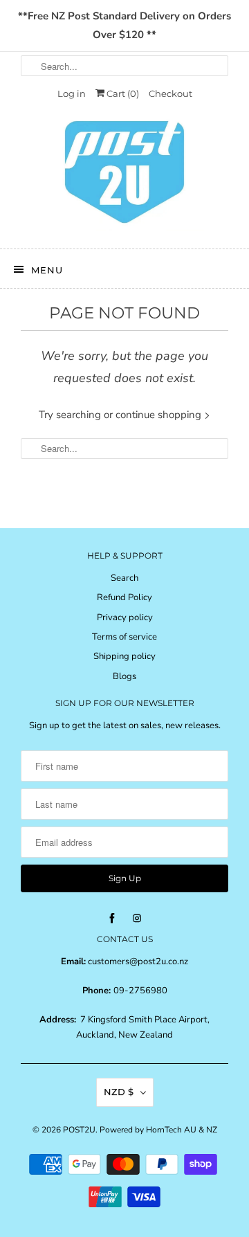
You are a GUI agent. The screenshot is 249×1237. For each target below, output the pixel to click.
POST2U (79, 1129)
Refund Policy (124, 597)
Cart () (121, 93)
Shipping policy (124, 656)
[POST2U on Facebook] (112, 919)
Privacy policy (125, 617)
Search (124, 578)
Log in (71, 93)
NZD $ (118, 1091)
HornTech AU (171, 1129)
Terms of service (124, 637)
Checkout (170, 93)
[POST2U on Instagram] (137, 919)
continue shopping (160, 415)
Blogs (124, 676)
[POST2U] (124, 176)
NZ (211, 1129)
